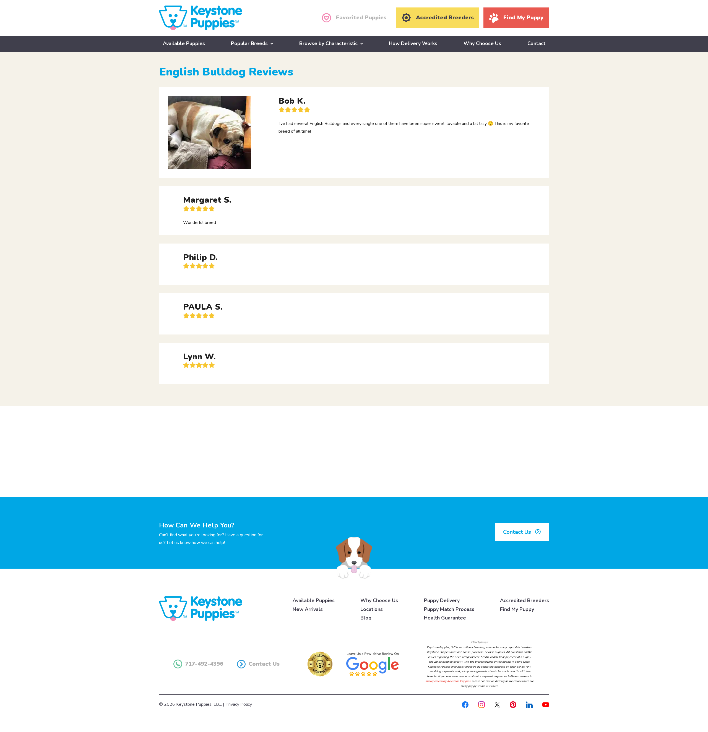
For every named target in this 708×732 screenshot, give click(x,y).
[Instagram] (481, 704)
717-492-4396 (204, 664)
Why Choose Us (482, 43)
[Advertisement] (354, 451)
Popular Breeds (249, 43)
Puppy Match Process (449, 609)
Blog (365, 618)
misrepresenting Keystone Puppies (447, 681)
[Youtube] (545, 704)
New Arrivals (308, 609)
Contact (536, 43)
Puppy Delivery (442, 600)
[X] (497, 704)
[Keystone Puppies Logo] (200, 608)
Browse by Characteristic (328, 43)
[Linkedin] (529, 704)
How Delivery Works (413, 43)
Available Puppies (184, 43)
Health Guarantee (445, 618)
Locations (371, 609)
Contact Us (517, 532)
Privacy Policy (238, 704)
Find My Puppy (517, 609)
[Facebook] (465, 704)
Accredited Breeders (524, 600)
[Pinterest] (513, 704)
